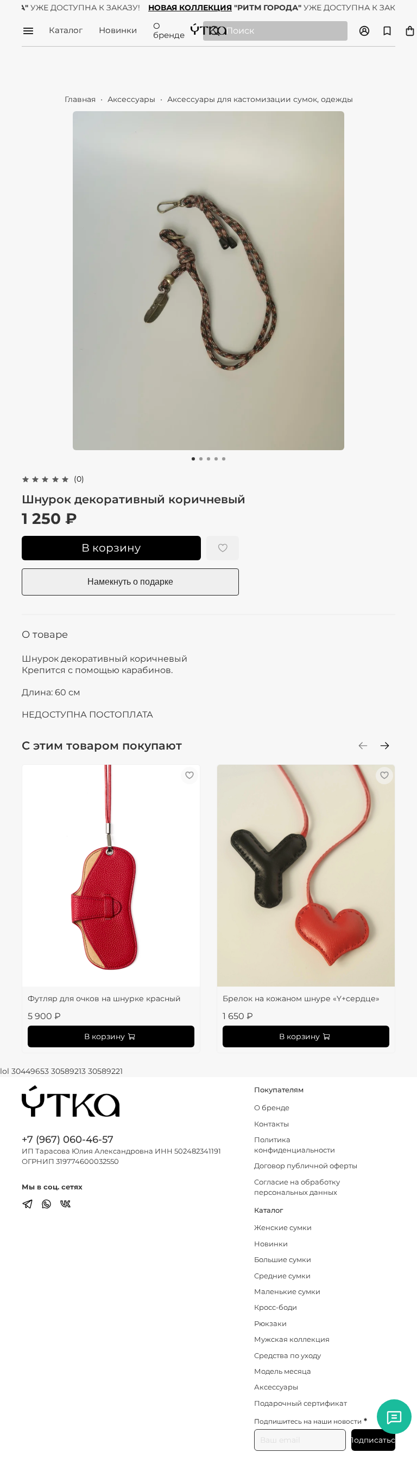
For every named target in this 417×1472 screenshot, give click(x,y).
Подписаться (373, 1440)
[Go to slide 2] (201, 458)
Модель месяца (282, 1371)
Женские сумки (283, 1228)
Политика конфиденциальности (294, 1145)
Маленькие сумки (287, 1292)
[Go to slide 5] (223, 458)
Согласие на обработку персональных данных (297, 1187)
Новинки (118, 30)
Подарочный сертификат (300, 1403)
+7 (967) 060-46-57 (67, 1139)
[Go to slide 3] (208, 458)
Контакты (271, 1124)
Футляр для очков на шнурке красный (104, 998)
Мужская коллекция (292, 1339)
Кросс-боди (275, 1307)
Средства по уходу (287, 1356)
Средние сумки (282, 1276)
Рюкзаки (270, 1324)
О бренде (169, 31)
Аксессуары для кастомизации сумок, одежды (260, 99)
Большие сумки (282, 1260)
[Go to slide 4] (216, 458)
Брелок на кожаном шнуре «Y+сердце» (301, 998)
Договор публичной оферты (305, 1166)
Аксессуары (131, 99)
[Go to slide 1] (193, 458)
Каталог (66, 30)
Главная (80, 99)
